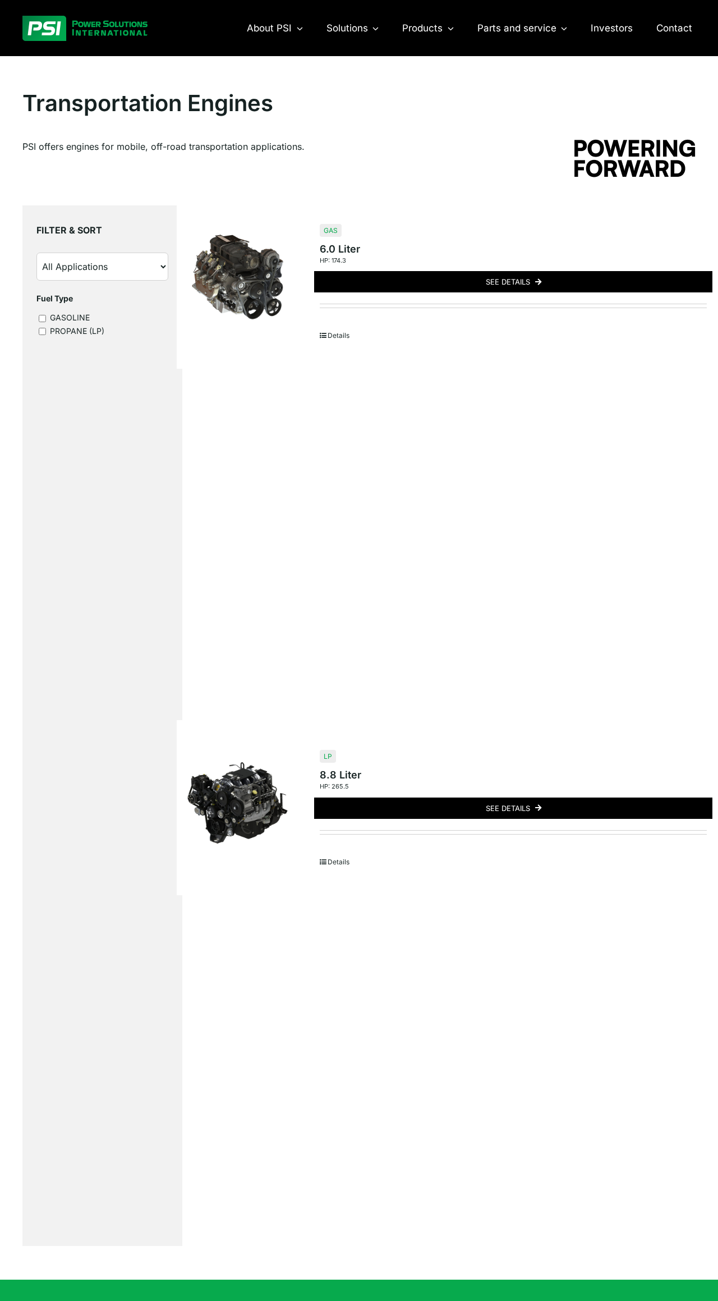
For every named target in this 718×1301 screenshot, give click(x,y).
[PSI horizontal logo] (85, 20)
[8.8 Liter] (237, 803)
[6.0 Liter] (237, 277)
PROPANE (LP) (76, 331)
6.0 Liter (340, 249)
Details (338, 335)
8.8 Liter (340, 775)
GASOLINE (69, 317)
